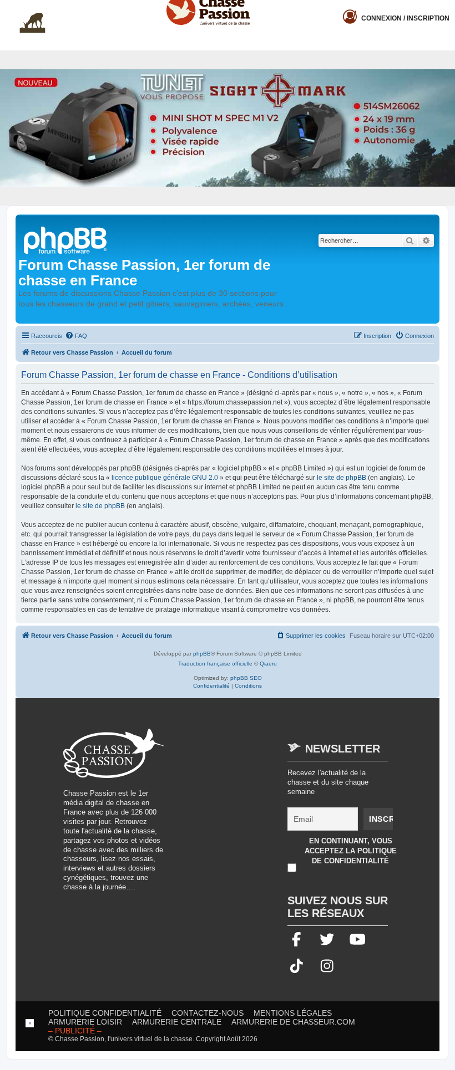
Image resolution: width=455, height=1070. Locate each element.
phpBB (202, 654)
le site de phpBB (341, 478)
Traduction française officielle (215, 664)
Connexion (405, 18)
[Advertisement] (268, 806)
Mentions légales (293, 1012)
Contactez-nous (207, 1012)
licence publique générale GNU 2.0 (165, 478)
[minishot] (227, 127)
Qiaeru (268, 664)
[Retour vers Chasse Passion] (66, 239)
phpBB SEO (246, 678)
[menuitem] (76, 335)
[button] (446, 9)
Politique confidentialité (104, 1012)
